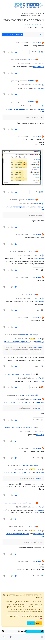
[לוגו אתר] (28, 5)
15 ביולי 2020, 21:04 (22, 136)
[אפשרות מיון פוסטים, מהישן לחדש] (41, 34)
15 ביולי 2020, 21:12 (24, 507)
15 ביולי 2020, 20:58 (22, 42)
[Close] (3, 595)
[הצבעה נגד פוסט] (4, 52)
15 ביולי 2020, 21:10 (22, 399)
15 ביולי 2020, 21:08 (24, 298)
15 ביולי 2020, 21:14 (22, 561)
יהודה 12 (38, 338)
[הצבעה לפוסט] (12, 52)
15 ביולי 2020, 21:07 (22, 277)
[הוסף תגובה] (16, 52)
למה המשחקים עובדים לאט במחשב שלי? (17, 342)
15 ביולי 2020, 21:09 (22, 317)
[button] (42, 637)
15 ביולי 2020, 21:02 (25, 106)
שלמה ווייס (38, 64)
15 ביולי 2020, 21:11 (22, 448)
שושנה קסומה (37, 42)
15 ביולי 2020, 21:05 (25, 204)
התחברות (31, 623)
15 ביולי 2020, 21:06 (22, 234)
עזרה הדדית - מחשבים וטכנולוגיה (33, 24)
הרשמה (38, 623)
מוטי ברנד (38, 106)
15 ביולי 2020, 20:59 (24, 64)
